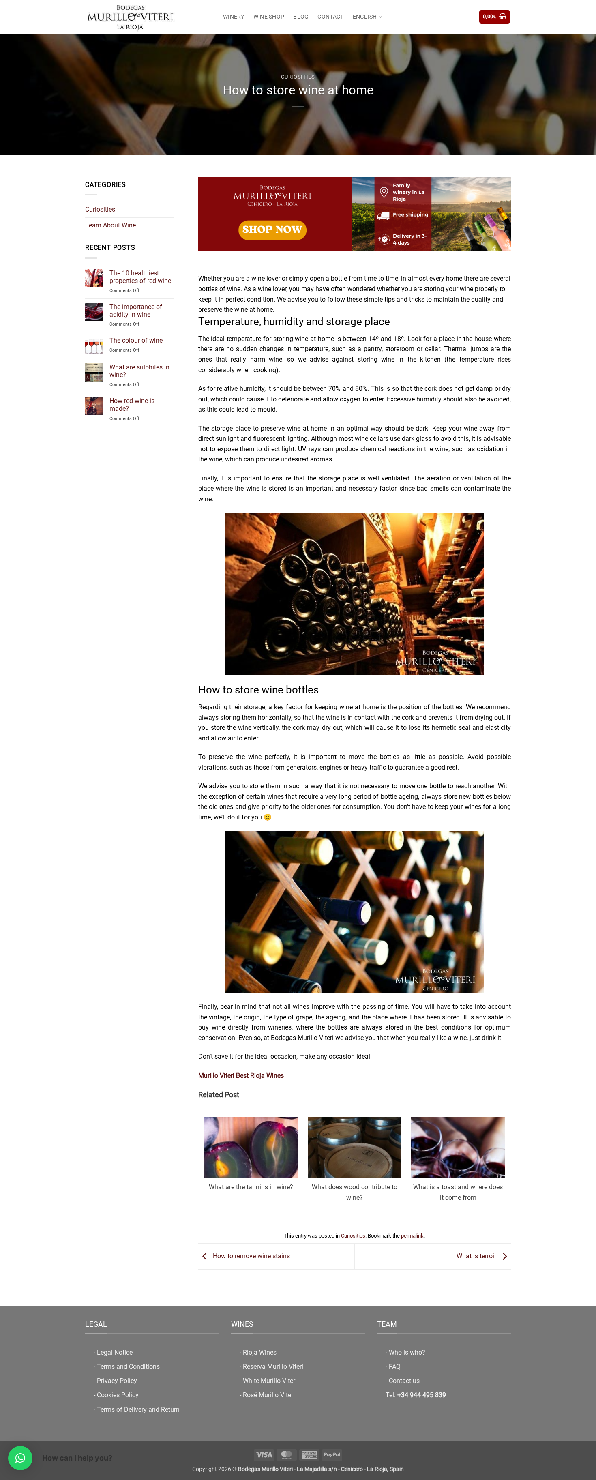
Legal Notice (115, 1352)
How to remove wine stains (250, 1256)
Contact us (404, 1381)
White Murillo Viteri (270, 1381)
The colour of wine (136, 340)
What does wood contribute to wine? (354, 1192)
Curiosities (298, 77)
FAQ (395, 1367)
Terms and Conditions (128, 1367)
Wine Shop (269, 16)
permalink (412, 1236)
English (365, 16)
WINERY (233, 16)
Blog (301, 16)
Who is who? (407, 1352)
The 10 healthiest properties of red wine (140, 276)
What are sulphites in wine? (139, 371)
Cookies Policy (118, 1395)
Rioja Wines (260, 1352)
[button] (494, 17)
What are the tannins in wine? (251, 1187)
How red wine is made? (131, 404)
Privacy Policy (117, 1381)
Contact (330, 16)
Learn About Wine (110, 225)
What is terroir (477, 1256)
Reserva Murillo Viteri (273, 1367)
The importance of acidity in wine (135, 310)
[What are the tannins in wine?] (251, 1163)
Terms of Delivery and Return (138, 1410)
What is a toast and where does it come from (458, 1192)
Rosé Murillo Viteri (269, 1395)
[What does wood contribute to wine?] (354, 1163)
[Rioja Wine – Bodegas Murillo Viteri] (148, 17)
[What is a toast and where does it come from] (458, 1163)
